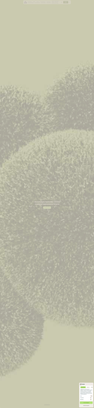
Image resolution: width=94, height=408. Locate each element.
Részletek (88, 387)
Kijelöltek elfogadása (86, 405)
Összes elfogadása (86, 402)
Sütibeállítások (83, 387)
